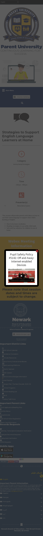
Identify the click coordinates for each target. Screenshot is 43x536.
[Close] (37, 251)
